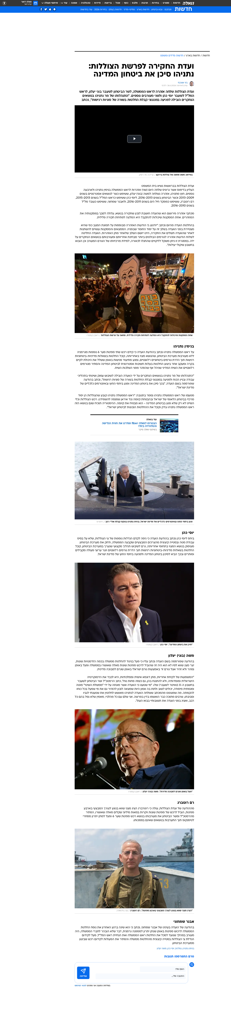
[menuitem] (174, 3)
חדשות (176, 3)
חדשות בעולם (115, 10)
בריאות (108, 3)
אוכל (118, 3)
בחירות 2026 (100, 10)
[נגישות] (4, 3)
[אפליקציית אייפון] (50, 9)
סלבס (135, 3)
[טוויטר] (46, 9)
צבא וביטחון (156, 10)
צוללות (178, 949)
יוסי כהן (170, 949)
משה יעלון (161, 949)
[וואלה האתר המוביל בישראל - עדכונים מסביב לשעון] (188, 3)
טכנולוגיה (85, 3)
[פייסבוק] (41, 9)
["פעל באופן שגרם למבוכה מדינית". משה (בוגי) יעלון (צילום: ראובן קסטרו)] (134, 752)
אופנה (74, 3)
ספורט (166, 3)
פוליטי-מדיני (129, 10)
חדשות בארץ (143, 10)
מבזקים (168, 10)
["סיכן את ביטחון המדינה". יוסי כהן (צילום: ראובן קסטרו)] (134, 605)
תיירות (97, 3)
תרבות (144, 3)
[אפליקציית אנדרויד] (54, 9)
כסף (126, 3)
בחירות (155, 3)
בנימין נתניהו (188, 949)
